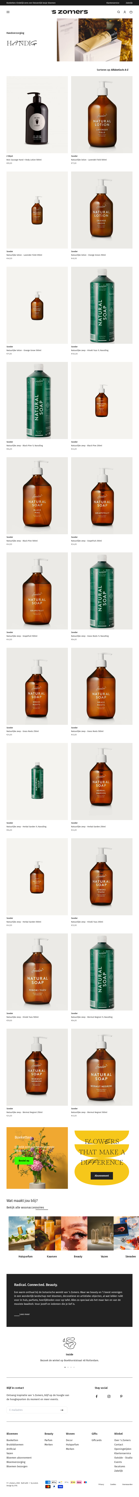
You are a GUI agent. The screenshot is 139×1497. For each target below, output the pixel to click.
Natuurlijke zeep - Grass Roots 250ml (23, 731)
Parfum (48, 1440)
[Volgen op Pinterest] (121, 1396)
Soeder (74, 156)
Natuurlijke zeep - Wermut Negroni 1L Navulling (91, 1017)
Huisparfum (72, 1445)
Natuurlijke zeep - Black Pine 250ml (86, 445)
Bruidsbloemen (15, 1445)
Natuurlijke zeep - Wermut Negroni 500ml (89, 1112)
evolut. (35, 1483)
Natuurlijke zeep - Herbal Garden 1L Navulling (26, 827)
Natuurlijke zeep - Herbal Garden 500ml (24, 922)
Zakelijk (129, 3)
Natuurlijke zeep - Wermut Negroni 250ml (24, 1112)
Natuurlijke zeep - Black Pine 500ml (22, 541)
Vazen (10, 1453)
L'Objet (10, 156)
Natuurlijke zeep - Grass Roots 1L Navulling (90, 636)
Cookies (113, 1484)
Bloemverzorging (16, 1462)
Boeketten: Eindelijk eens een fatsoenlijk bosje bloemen (31, 3)
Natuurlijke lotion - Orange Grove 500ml (24, 350)
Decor (69, 1440)
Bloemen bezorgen (17, 1466)
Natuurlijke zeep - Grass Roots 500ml (87, 731)
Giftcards (97, 1440)
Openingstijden (122, 1449)
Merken (49, 1445)
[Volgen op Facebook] (96, 1396)
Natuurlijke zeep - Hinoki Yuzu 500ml (23, 1017)
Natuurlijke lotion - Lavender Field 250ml (24, 255)
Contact (118, 1445)
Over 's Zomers (122, 1440)
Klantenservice (112, 3)
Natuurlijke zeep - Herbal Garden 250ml (88, 827)
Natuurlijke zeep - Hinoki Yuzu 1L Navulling (89, 350)
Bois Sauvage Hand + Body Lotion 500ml (24, 160)
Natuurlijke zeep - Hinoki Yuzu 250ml (87, 922)
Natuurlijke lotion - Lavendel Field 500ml (89, 160)
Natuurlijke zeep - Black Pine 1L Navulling (25, 445)
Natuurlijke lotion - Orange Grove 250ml (88, 255)
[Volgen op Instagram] (109, 1396)
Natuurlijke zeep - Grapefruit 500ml (22, 636)
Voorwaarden (127, 1484)
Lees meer (25, 1314)
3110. (16, 1486)
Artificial (11, 1449)
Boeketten (12, 1440)
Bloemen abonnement (19, 1458)
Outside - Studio (123, 1458)
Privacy (101, 1484)
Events (118, 1462)
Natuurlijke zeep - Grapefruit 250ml (86, 541)
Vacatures (119, 1466)
